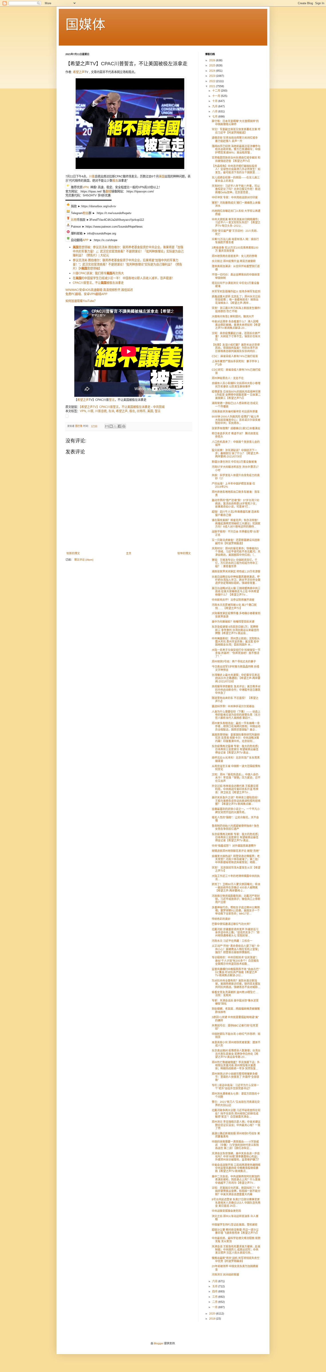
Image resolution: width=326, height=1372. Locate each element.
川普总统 (101, 411)
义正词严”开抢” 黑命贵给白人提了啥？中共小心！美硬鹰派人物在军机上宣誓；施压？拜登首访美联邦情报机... (236, 949)
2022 (212, 81)
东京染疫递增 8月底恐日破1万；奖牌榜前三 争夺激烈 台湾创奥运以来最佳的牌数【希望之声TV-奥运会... (235, 630)
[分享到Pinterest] (124, 426)
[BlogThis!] (111, 426)
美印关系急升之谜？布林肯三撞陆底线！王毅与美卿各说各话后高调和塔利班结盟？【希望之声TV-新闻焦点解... (236, 801)
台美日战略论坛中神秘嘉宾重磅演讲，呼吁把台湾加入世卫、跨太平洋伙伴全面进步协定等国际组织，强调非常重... (236, 580)
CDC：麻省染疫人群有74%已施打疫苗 (235, 356)
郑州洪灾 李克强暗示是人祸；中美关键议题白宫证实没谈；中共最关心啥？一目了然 (236, 1125)
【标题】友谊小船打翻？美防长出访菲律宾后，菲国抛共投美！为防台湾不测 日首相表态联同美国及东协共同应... (236, 348)
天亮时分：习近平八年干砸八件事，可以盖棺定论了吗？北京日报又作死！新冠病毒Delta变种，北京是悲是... (236, 189)
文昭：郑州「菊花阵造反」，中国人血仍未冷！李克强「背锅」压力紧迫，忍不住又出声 (236, 778)
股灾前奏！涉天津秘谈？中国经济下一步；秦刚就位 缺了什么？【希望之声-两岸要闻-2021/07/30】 (235, 453)
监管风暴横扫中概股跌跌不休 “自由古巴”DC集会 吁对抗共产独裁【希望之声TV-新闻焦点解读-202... (235, 972)
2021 (212, 86)
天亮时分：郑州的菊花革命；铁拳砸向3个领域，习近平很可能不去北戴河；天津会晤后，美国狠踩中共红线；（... (236, 551)
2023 (212, 75)
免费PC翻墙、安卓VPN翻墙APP (86, 294)
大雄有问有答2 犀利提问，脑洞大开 (233, 316)
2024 (212, 70)
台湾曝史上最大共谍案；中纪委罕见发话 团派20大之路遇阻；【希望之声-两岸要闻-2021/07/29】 (236, 678)
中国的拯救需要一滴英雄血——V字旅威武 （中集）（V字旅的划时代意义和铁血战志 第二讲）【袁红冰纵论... (235, 1145)
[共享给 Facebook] (119, 426)
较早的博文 (184, 553)
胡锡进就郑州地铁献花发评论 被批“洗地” (235, 850)
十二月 (216, 90)
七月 (215, 116)
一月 (215, 1307)
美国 (162, 176)
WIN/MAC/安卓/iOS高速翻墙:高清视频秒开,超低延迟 (99, 290)
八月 (215, 111)
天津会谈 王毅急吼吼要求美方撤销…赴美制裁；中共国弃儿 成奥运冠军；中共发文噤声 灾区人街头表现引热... (236, 1250)
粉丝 (85, 213)
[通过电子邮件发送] (107, 426)
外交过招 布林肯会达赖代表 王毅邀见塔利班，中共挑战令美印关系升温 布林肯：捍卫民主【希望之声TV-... (235, 789)
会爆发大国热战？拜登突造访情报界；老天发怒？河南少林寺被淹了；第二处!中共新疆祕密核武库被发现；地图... (236, 859)
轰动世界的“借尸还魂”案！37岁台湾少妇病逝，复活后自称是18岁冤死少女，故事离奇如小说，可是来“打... (235, 503)
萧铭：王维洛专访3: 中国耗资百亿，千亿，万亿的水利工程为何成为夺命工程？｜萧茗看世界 (235, 563)
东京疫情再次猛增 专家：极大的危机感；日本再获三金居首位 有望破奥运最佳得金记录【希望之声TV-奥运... (236, 749)
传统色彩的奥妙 (221, 919)
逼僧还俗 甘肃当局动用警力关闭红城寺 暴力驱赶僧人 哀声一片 (235, 139)
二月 (215, 1301)
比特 (74, 220)
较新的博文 (73, 553)
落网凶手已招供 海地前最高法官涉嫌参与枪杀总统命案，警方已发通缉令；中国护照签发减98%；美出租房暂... (236, 149)
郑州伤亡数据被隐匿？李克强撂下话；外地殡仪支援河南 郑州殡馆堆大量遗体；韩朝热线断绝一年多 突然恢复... (236, 1065)
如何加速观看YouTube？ (81, 301)
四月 (215, 1291)
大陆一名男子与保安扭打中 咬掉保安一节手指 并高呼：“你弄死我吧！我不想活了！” (236, 653)
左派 (111, 411)
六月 (215, 1281)
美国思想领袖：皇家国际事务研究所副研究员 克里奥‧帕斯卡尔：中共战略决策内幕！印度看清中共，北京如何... (236, 738)
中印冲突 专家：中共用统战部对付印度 (235, 197)
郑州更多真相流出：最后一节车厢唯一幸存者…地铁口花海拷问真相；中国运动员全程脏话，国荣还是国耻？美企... (236, 726)
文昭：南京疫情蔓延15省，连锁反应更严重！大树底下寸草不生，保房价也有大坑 (236, 336)
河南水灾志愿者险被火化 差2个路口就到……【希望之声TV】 (234, 606)
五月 (215, 1286)
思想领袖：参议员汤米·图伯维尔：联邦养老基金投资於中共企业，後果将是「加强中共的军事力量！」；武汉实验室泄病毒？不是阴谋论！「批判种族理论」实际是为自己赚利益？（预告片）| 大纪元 (128, 251)
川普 (92, 176)
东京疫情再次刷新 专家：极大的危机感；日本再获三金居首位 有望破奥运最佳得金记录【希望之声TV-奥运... (236, 837)
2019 (212, 1318)
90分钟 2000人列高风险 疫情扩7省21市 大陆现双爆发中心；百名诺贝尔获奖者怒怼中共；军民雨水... (236, 420)
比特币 (141, 411)
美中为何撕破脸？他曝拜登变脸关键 (233, 621)
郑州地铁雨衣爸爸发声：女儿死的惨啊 (234, 256)
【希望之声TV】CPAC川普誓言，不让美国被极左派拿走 (115, 407)
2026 (212, 60)
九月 (215, 106)
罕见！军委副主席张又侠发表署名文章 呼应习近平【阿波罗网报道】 (236, 131)
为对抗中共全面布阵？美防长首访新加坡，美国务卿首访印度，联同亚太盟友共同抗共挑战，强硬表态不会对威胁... (236, 984)
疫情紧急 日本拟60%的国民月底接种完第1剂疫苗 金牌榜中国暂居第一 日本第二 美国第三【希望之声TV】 (236, 395)
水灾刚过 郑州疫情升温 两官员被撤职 (234, 261)
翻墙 (108, 191)
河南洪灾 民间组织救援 (225, 1274)
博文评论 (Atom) (83, 559)
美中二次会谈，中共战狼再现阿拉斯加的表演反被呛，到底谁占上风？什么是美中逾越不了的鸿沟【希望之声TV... (236, 1179)
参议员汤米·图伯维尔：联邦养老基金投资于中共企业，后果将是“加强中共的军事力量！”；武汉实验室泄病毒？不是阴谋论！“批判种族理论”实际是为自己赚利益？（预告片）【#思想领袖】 (127, 264)
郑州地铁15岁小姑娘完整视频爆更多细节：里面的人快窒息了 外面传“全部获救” (235, 1077)
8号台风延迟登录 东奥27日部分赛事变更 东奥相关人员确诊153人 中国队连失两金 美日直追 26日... (236, 1202)
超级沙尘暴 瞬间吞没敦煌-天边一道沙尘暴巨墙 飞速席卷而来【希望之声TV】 (235, 1231)
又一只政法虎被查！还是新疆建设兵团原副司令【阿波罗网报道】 (236, 542)
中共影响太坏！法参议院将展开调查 (233, 599)
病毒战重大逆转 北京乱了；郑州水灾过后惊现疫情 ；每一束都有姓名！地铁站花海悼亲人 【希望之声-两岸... (236, 300)
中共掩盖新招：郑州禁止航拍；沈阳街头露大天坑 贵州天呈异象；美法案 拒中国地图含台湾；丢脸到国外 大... (236, 642)
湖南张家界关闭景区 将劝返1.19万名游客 (236, 571)
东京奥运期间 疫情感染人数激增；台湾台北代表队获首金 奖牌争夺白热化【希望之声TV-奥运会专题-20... (236, 1054)
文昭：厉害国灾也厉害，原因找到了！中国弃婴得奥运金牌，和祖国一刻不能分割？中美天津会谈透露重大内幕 (236, 1191)
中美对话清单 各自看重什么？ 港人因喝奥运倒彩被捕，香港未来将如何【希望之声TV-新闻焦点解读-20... (236, 325)
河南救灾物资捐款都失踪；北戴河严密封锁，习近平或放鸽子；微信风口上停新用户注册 (236, 899)
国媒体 (85, 24)
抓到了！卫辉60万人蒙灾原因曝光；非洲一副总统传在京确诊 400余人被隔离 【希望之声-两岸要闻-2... (236, 887)
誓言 (112, 399)
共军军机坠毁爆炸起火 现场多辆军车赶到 (236, 291)
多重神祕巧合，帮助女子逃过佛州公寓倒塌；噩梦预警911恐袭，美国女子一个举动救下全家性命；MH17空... (236, 910)
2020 (212, 1313)
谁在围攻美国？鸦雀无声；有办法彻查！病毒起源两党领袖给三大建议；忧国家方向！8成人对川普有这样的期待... (236, 523)
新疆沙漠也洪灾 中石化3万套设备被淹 (234, 461)
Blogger (158, 1343)
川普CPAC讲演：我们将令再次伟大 (98, 273)
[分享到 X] (115, 426)
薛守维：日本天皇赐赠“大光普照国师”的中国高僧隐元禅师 (235, 123)
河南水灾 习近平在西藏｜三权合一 (232, 940)
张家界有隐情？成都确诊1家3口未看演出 (236, 428)
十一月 (216, 96)
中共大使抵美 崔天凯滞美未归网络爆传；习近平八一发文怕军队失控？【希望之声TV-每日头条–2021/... (236, 222)
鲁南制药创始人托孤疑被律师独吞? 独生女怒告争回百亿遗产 (235, 827)
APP (85, 240)
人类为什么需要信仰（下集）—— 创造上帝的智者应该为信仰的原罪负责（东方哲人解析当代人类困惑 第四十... (236, 715)
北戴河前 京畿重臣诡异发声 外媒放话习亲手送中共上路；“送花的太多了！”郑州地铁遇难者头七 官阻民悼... (235, 932)
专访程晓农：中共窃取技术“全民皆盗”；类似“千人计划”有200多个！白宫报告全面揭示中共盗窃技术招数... (235, 960)
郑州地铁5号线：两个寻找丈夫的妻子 (234, 661)
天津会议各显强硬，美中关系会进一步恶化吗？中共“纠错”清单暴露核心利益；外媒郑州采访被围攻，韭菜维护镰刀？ (236, 1156)
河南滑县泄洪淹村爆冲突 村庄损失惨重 (235, 411)
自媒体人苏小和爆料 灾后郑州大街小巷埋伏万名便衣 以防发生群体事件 (236, 385)
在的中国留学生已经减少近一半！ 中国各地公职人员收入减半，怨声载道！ (124, 278)
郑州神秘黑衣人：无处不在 (228, 378)
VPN (85, 187)
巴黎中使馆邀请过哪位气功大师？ (232, 924)
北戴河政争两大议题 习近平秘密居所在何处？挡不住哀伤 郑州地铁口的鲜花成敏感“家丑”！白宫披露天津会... (236, 1113)
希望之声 (78, 72)
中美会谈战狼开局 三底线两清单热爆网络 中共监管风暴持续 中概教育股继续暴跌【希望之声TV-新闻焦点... (236, 1168)
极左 (115, 180)
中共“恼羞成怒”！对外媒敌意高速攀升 (234, 845)
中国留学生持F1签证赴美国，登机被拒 (234, 1224)
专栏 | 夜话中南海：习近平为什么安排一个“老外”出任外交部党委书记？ (235, 1087)
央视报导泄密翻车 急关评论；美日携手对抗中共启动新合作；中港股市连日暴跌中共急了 (236, 690)
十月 (215, 101)
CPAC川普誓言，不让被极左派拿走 (98, 282)
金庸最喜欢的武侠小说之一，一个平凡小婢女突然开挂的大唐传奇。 (236, 811)
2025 (212, 65)
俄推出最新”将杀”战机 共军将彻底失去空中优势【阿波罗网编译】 (235, 1260)
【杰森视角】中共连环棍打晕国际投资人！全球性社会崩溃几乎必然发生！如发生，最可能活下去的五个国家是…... (236, 169)
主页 (128, 553)
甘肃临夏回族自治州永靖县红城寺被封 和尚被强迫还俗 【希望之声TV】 (236, 159)
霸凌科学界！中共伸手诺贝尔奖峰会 (233, 706)
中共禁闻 (159, 407)
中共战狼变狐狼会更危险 (226, 1211)
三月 (215, 1296)
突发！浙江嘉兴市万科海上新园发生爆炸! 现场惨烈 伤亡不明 (236, 310)
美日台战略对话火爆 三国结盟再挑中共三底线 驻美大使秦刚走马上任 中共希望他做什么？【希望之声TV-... (236, 591)
